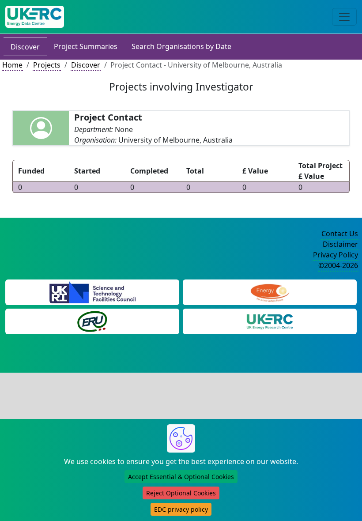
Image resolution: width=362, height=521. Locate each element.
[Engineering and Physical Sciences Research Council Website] (269, 292)
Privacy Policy (335, 255)
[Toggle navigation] (344, 17)
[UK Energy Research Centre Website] (270, 321)
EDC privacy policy (181, 509)
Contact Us (339, 233)
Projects (46, 65)
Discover (25, 47)
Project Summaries (85, 46)
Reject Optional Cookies (181, 493)
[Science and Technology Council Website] (92, 292)
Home (12, 65)
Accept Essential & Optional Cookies (181, 476)
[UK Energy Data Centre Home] (34, 17)
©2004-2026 (338, 265)
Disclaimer (340, 244)
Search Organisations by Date (181, 46)
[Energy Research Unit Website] (92, 321)
